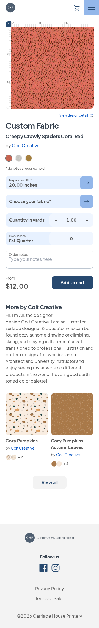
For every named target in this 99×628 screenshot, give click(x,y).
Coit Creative (26, 145)
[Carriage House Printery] (18, 8)
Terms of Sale (49, 598)
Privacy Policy (49, 588)
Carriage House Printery (57, 616)
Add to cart (73, 282)
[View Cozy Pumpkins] (27, 414)
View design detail (73, 115)
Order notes (18, 254)
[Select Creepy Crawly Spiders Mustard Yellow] (28, 157)
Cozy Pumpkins (22, 441)
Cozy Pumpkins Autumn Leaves (67, 444)
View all (50, 482)
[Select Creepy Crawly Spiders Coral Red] (9, 157)
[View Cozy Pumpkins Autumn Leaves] (72, 414)
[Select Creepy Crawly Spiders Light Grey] (18, 157)
